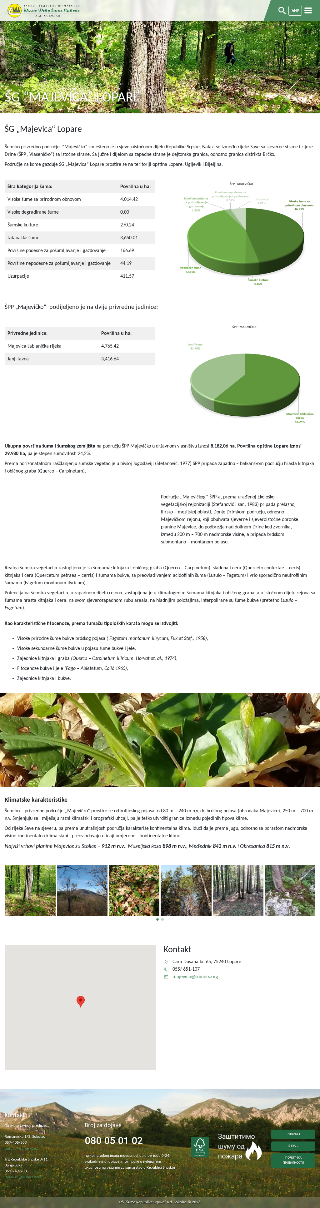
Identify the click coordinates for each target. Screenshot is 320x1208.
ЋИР (295, 10)
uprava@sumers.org (21, 1149)
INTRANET (293, 1134)
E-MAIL (293, 1146)
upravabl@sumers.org (23, 1177)
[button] (157, 919)
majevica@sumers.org (195, 976)
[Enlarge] (305, 188)
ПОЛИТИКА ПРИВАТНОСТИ (293, 1160)
